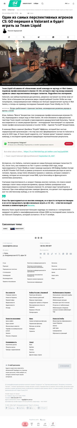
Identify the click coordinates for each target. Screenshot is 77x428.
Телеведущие (7, 275)
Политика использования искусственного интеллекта (35, 267)
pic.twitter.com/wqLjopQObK (56, 152)
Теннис (31, 349)
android (10, 407)
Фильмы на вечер (34, 326)
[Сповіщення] (73, 3)
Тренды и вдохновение (13, 349)
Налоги (8, 333)
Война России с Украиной (38, 292)
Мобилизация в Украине (62, 292)
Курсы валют (10, 323)
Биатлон (31, 352)
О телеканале (7, 272)
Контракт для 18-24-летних (61, 302)
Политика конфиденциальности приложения (36, 271)
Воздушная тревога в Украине (38, 302)
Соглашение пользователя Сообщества (35, 275)
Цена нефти (9, 321)
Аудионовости (10, 305)
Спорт (31, 342)
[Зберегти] (68, 37)
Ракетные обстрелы (35, 295)
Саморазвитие (57, 331)
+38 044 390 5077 (45, 246)
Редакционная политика (10, 269)
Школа (55, 326)
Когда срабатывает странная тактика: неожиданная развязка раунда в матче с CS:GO (36, 109)
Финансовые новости (12, 326)
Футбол (31, 347)
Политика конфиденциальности (36, 263)
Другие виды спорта (35, 355)
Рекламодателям (7, 278)
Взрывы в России (34, 310)
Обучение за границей (60, 333)
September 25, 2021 (47, 156)
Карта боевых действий (36, 297)
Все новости (10, 292)
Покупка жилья (10, 347)
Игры (53, 278)
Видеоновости (10, 302)
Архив (53, 272)
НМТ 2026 (56, 328)
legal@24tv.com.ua (27, 399)
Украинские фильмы (35, 323)
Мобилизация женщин (60, 300)
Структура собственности (59, 269)
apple (20, 407)
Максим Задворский (15, 31)
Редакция (5, 266)
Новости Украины (11, 297)
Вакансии (54, 266)
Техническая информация (34, 282)
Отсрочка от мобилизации (61, 305)
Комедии (32, 329)
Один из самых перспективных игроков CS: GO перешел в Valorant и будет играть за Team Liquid (45, 9)
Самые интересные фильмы (38, 321)
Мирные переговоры (35, 300)
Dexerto (31, 205)
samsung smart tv (42, 407)
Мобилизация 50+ (58, 297)
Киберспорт (27, 3)
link (40, 253)
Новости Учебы (58, 319)
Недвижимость (11, 342)
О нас (4, 263)
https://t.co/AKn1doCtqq (34, 152)
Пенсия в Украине (11, 336)
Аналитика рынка (11, 344)
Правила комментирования (35, 279)
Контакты (54, 263)
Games (4, 9)
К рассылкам (64, 366)
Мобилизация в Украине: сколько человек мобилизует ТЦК (62, 310)
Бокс (30, 344)
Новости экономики (13, 319)
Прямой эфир (10, 300)
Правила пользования (9, 281)
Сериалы (32, 331)
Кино (31, 319)
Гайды (36, 3)
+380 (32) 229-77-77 (16, 397)
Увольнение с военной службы (62, 295)
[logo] (15, 3)
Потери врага (33, 312)
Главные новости (11, 295)
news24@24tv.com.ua (10, 246)
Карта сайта (55, 275)
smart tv (31, 407)
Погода (8, 308)
